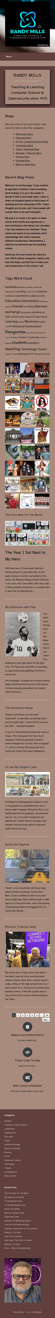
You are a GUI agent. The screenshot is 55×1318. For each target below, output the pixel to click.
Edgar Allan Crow (11, 1217)
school (7, 337)
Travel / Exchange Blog (27, 149)
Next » (46, 1020)
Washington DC (26, 353)
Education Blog (23, 137)
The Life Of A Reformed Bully (16, 1224)
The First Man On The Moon (23, 515)
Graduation (26, 312)
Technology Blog (24, 145)
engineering (44, 301)
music (42, 321)
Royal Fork (42, 333)
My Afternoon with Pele (20, 607)
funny (31, 306)
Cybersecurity (10, 1133)
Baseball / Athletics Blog (28, 153)
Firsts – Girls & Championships (17, 1248)
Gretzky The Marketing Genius (17, 1221)
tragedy (8, 354)
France (8, 306)
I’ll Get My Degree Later (21, 767)
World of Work (10, 1176)
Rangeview (15, 332)
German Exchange (12, 1144)
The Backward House (19, 708)
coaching (20, 291)
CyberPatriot (22, 295)
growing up (38, 312)
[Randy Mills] (27, 24)
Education (13, 301)
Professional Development (25, 326)
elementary (30, 301)
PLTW (7, 327)
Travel (15, 354)
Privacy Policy (18, 1312)
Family (7, 1140)
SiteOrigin (38, 1312)
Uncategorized (10, 1172)
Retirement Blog (24, 134)
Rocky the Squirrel (17, 844)
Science (14, 337)
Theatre (42, 349)
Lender (21, 321)
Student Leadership (29, 337)
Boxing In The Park (12, 1232)
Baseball (7, 1121)
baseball (10, 287)
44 (47, 1015)
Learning (11, 321)
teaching (12, 349)
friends (17, 306)
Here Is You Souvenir (13, 1236)
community (30, 292)
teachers (33, 343)
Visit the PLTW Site (26, 1066)
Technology (28, 349)
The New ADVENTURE (27, 1040)
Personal (7, 1152)
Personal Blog (23, 160)
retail (27, 333)
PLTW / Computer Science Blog (32, 141)
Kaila (21, 316)
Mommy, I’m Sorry (12, 1244)
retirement (33, 333)
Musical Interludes (12, 1148)
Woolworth (39, 354)
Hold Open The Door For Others (18, 1240)
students (19, 342)
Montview (31, 321)
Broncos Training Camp (20, 927)
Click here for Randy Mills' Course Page (27, 1091)
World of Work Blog (25, 164)
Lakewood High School (35, 316)
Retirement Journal (12, 1160)
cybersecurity (37, 295)
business (21, 287)
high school (11, 316)
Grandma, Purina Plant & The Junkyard (21, 1228)
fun (25, 306)
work (47, 354)
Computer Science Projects (15, 1125)
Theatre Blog (22, 156)
